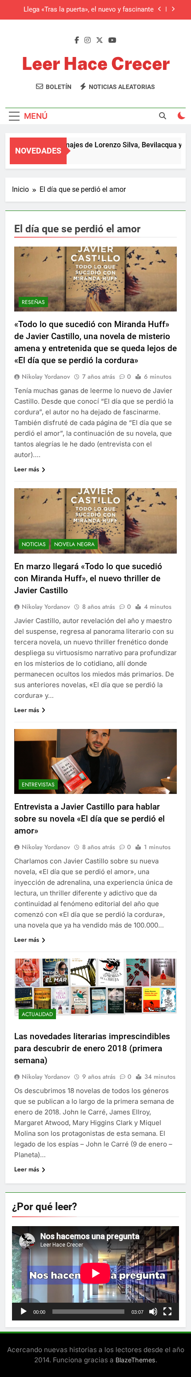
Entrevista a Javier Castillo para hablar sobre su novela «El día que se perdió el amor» (89, 819)
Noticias (34, 544)
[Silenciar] (153, 1311)
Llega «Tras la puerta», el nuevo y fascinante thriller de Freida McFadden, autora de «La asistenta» (89, 9)
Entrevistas (38, 785)
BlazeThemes (135, 1360)
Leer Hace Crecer (96, 63)
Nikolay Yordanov (46, 376)
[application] (95, 1273)
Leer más (26, 469)
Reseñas (33, 302)
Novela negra (74, 544)
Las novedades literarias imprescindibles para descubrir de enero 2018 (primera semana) (92, 1048)
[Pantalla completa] (167, 1311)
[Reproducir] (23, 1311)
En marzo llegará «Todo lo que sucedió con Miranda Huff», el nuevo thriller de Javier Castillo (88, 578)
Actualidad (37, 1014)
